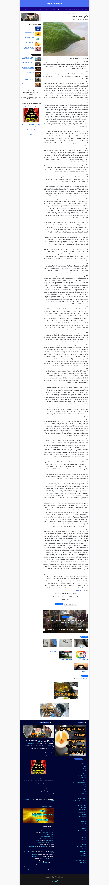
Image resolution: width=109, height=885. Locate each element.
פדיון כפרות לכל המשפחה (51, 434)
